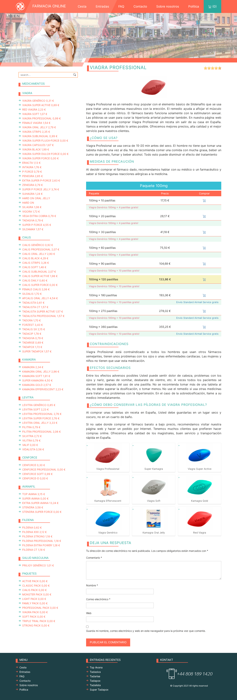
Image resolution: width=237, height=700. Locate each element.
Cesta (82, 6)
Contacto (140, 6)
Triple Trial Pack (38, 621)
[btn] (74, 74)
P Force (32, 171)
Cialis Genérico (37, 245)
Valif (30, 444)
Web (88, 613)
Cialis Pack (34, 590)
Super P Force (36, 224)
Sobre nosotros (167, 6)
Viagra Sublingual (39, 136)
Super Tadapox (36, 351)
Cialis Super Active (40, 276)
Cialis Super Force (40, 284)
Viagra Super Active (40, 105)
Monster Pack (36, 594)
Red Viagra (34, 109)
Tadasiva (32, 220)
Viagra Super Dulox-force (45, 153)
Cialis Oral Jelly (38, 253)
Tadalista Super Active (42, 311)
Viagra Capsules (38, 145)
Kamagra (32, 367)
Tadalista (33, 302)
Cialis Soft (34, 267)
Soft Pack (33, 616)
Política (193, 6)
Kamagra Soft (36, 376)
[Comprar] (204, 200)
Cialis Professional (40, 249)
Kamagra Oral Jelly (40, 371)
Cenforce (33, 465)
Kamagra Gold (36, 384)
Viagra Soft (34, 113)
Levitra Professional (41, 413)
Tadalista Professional (43, 315)
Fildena (32, 527)
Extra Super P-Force (41, 180)
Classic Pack (36, 585)
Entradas (102, 6)
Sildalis (32, 293)
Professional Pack (40, 607)
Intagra (31, 167)
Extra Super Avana (40, 502)
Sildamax (32, 229)
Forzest (32, 324)
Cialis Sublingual (39, 271)
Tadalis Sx (33, 329)
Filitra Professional (41, 431)
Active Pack (35, 581)
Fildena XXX (34, 532)
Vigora (31, 211)
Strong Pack (35, 625)
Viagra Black (35, 149)
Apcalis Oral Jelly (40, 298)
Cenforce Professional (43, 469)
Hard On (28, 202)
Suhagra (32, 193)
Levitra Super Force (40, 418)
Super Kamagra (37, 380)
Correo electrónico (98, 599)
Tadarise (32, 342)
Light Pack (34, 598)
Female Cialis (36, 289)
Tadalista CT (35, 307)
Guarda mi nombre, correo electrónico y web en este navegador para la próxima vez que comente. (146, 630)
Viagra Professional (41, 118)
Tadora (31, 320)
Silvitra (32, 436)
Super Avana (35, 498)
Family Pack (35, 603)
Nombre (92, 585)
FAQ (121, 6)
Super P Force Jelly (40, 189)
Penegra (32, 176)
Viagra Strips (36, 131)
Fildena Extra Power (41, 545)
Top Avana (33, 494)
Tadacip (31, 333)
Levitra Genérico (38, 405)
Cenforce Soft (37, 473)
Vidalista (33, 449)
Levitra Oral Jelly (39, 422)
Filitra (31, 427)
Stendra (32, 507)
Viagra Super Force (40, 158)
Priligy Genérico (38, 565)
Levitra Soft (35, 409)
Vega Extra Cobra (39, 216)
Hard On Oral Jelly (36, 198)
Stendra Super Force (41, 511)
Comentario (94, 557)
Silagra (31, 207)
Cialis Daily (34, 280)
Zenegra (32, 184)
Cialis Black (35, 258)
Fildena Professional (41, 540)
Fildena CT (33, 549)
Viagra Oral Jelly (39, 127)
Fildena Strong (37, 536)
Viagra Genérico (38, 100)
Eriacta (31, 162)
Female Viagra (36, 122)
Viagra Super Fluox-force (45, 140)
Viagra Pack (35, 612)
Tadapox (32, 347)
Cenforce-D (35, 478)
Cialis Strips (35, 262)
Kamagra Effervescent (42, 389)
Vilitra (31, 440)
